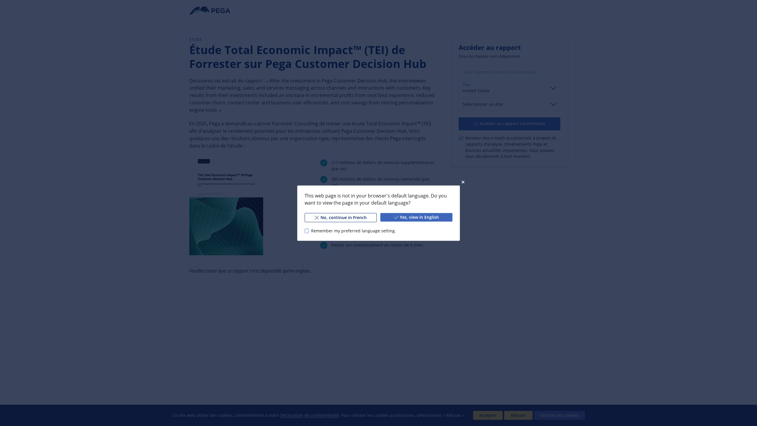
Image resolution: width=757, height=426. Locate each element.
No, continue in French (344, 217)
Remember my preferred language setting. (353, 231)
